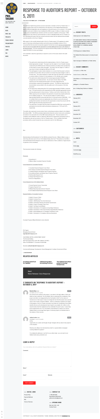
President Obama (84, 84)
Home (6, 27)
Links (6, 50)
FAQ (6, 53)
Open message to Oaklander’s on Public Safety (84, 60)
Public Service (9, 40)
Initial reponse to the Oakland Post (81, 36)
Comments (77, 150)
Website (50, 375)
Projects (8, 37)
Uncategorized (28, 252)
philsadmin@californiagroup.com (36, 246)
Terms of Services (28, 401)
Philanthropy (9, 43)
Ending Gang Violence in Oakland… (85, 88)
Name (25, 368)
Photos (7, 47)
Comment (25, 350)
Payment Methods (28, 397)
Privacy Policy (27, 394)
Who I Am (8, 34)
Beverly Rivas (33, 291)
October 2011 (76, 122)
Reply (69, 291)
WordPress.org (77, 154)
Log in (74, 142)
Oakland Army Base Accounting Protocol (46, 262)
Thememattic (66, 416)
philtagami (42, 20)
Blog (6, 30)
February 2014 (76, 98)
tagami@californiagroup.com (30, 233)
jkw (74, 88)
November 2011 (77, 118)
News (6, 56)
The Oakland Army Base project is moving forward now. (64, 263)
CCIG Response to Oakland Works (81, 51)
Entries (76, 146)
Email (25, 375)
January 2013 (76, 110)
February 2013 (76, 106)
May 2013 (75, 102)
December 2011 (77, 114)
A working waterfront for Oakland (29, 262)
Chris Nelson (76, 78)
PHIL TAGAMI (9, 17)
